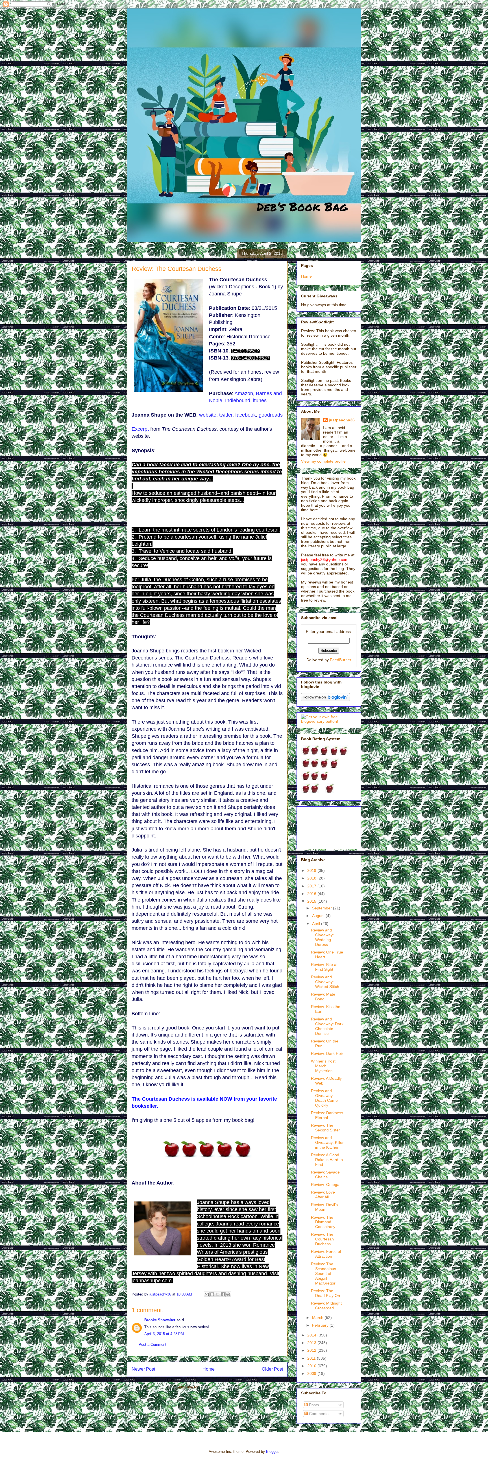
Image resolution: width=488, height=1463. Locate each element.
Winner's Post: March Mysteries (324, 1066)
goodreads (271, 415)
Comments (318, 1413)
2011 (312, 1358)
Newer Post (143, 1369)
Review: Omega (325, 1184)
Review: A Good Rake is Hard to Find (327, 1160)
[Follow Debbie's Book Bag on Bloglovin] (325, 700)
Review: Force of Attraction (326, 1254)
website (207, 415)
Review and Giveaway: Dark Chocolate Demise (327, 1026)
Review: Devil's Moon (324, 1207)
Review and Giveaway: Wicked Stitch (325, 982)
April (316, 923)
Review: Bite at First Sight (324, 967)
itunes (260, 400)
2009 (312, 1373)
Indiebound (237, 400)
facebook (245, 415)
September (322, 908)
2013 (312, 1342)
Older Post (272, 1369)
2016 (312, 893)
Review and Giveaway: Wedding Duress (322, 937)
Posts (313, 1405)
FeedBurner (340, 660)
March (318, 1317)
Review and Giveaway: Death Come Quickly (324, 1097)
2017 (312, 886)
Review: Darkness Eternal (327, 1115)
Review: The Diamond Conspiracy (323, 1222)
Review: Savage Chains (325, 1174)
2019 (312, 870)
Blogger (272, 1451)
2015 (312, 901)
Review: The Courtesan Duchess (322, 1239)
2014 (312, 1335)
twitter (225, 415)
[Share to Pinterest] (228, 1294)
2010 (312, 1366)
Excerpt (140, 429)
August (319, 915)
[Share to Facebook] (223, 1294)
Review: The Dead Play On (325, 1293)
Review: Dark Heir (327, 1053)
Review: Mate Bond (323, 996)
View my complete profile (323, 461)
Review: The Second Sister (325, 1127)
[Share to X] (217, 1294)
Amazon (243, 393)
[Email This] (207, 1294)
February (321, 1325)
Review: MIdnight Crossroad (326, 1305)
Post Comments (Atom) (218, 1387)
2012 (312, 1350)
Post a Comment (152, 1344)
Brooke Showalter (159, 1320)
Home (208, 1369)
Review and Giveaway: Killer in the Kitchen (327, 1142)
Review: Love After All (323, 1194)
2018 (312, 878)
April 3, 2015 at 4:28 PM (164, 1334)
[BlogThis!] (212, 1294)
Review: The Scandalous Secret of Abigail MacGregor (323, 1273)
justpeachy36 (342, 420)
